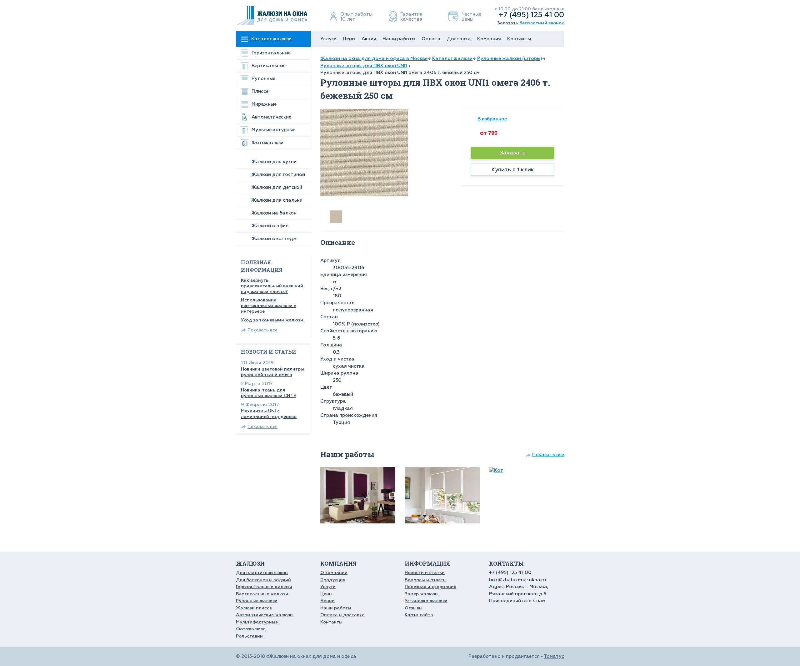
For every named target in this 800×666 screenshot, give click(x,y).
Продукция (332, 580)
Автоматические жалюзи (264, 615)
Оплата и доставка (342, 615)
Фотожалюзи (267, 143)
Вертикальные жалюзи (262, 594)
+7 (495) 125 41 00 (531, 14)
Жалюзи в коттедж (274, 239)
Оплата (431, 39)
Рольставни (249, 636)
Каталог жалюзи (271, 39)
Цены (349, 39)
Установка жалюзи (426, 600)
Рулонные (263, 79)
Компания (489, 39)
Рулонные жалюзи (257, 600)
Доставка (459, 39)
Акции (369, 39)
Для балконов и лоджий (263, 580)
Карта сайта (419, 615)
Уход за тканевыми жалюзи (272, 320)
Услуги (328, 39)
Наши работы (398, 39)
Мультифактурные (273, 130)
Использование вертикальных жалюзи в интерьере (268, 305)
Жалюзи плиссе (254, 608)
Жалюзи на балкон (274, 213)
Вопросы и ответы (426, 580)
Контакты (519, 39)
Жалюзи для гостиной (278, 175)
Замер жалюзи (421, 594)
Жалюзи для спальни (276, 200)
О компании (334, 572)
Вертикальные (269, 66)
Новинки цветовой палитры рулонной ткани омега (272, 371)
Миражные (264, 104)
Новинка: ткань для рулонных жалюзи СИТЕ (268, 392)
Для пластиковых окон (262, 572)
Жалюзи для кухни (274, 162)
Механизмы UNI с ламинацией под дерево (269, 413)
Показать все (263, 330)
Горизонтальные (271, 53)
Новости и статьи (425, 572)
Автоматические (271, 117)
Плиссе (260, 91)
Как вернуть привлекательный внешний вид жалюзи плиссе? (272, 286)
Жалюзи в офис (269, 226)
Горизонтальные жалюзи (264, 586)
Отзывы (413, 608)
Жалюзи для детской (276, 187)
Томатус (554, 656)
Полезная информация (430, 586)
